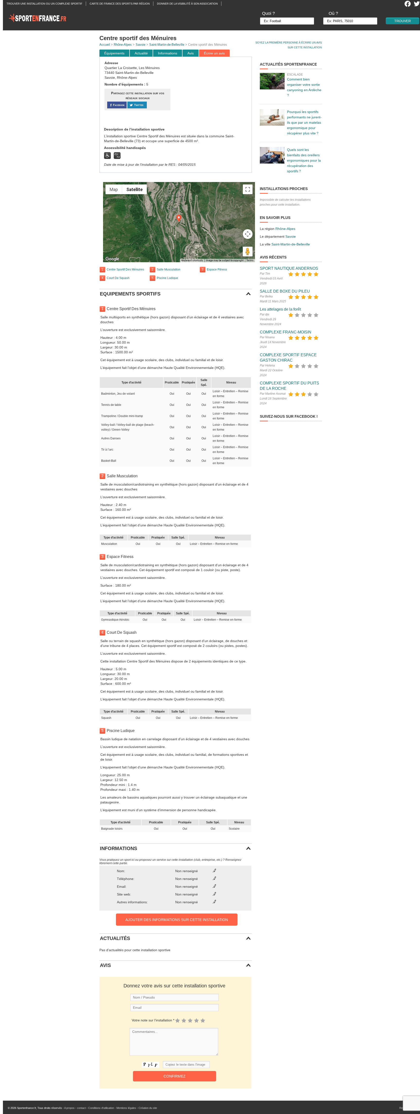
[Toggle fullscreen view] (248, 189)
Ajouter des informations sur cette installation (176, 920)
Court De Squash (118, 278)
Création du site (148, 1107)
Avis (190, 53)
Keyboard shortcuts (192, 260)
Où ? (333, 13)
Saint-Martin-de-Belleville (166, 44)
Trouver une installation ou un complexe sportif (44, 3)
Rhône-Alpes (123, 44)
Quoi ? (268, 13)
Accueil (104, 44)
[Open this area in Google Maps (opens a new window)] (112, 259)
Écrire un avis (214, 53)
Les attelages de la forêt (280, 309)
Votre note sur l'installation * (153, 1020)
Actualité (141, 53)
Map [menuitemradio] (114, 189)
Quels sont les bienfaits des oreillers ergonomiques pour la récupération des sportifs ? (304, 160)
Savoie (140, 44)
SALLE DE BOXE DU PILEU (285, 291)
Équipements (114, 53)
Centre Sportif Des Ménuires (125, 269)
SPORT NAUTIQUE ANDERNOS (289, 268)
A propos (69, 1107)
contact (81, 1107)
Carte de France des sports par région (120, 3)
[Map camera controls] (248, 234)
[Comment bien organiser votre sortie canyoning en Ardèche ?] (272, 81)
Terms (250, 260)
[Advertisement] (211, 92)
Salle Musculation (168, 269)
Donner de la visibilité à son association (187, 3)
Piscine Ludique (167, 278)
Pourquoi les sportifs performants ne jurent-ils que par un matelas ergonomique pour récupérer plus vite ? (304, 122)
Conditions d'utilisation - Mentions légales (112, 1107)
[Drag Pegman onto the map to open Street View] (248, 251)
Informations (167, 53)
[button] (179, 218)
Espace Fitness (217, 269)
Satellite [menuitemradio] (134, 189)
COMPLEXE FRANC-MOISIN (285, 332)
